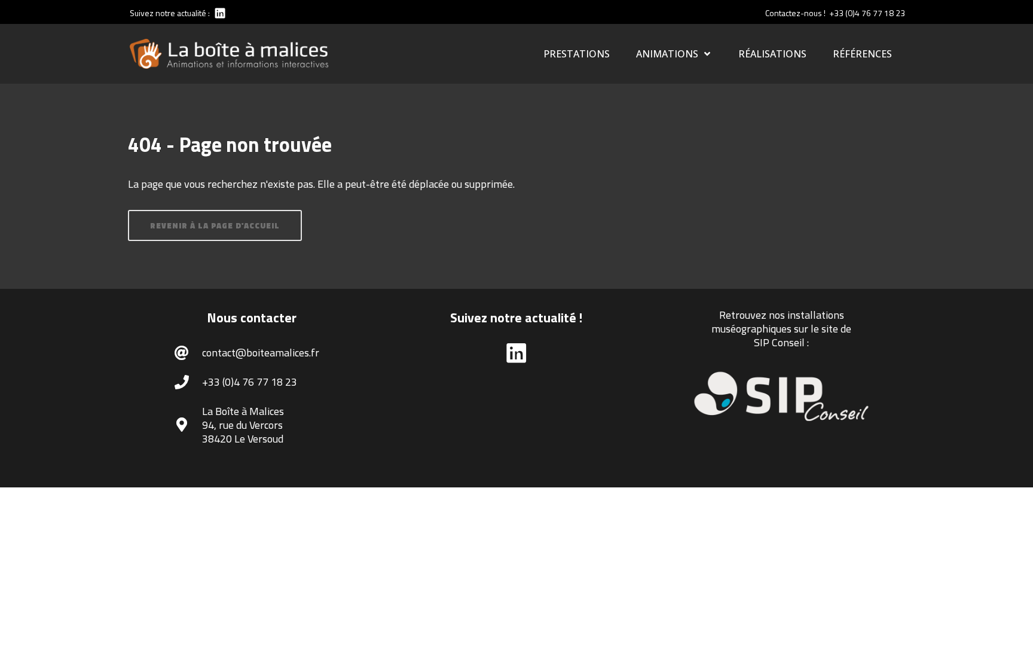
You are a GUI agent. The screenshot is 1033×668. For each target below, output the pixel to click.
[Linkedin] (219, 13)
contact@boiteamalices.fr (260, 352)
